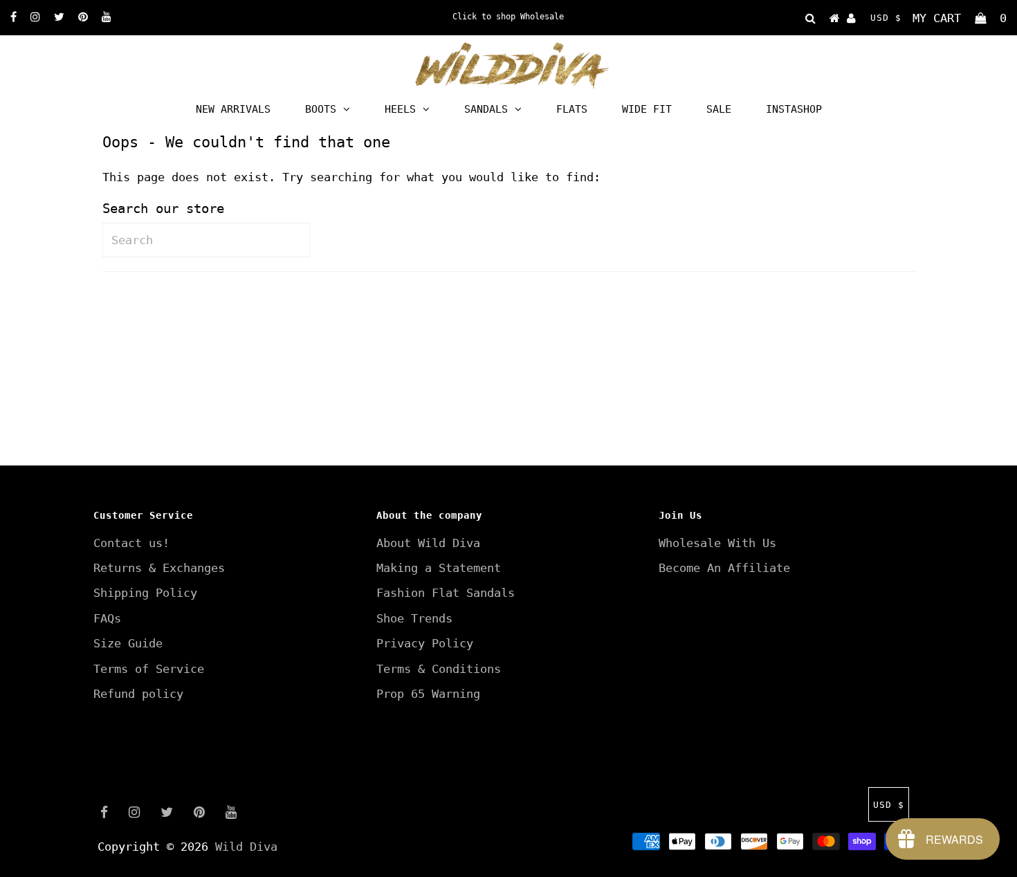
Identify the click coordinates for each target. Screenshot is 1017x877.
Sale (718, 109)
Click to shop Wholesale (508, 16)
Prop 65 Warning (428, 694)
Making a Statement (438, 568)
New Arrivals (233, 109)
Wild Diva (246, 846)
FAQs (107, 618)
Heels (400, 109)
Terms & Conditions (438, 669)
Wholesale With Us (717, 543)
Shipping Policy (145, 593)
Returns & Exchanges (159, 568)
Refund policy (138, 694)
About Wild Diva (428, 543)
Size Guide (128, 643)
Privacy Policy (424, 643)
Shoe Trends (414, 618)
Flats (571, 109)
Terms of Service (148, 669)
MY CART (960, 18)
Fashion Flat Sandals (445, 593)
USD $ (885, 17)
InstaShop (794, 109)
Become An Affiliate (724, 568)
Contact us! (131, 543)
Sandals (486, 109)
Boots (320, 109)
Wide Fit (647, 109)
